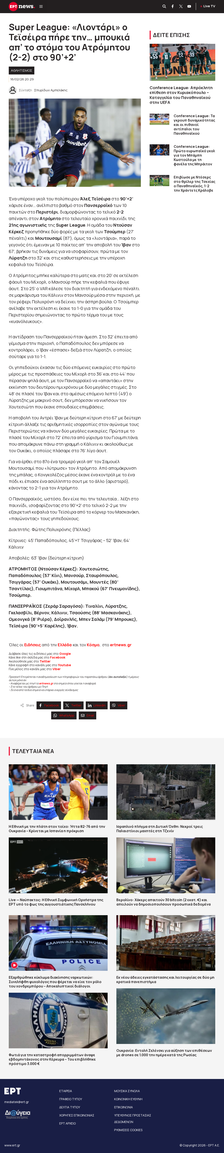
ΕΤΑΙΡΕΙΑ (65, 1091)
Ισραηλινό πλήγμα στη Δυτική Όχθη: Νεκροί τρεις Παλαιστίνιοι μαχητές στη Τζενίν (159, 828)
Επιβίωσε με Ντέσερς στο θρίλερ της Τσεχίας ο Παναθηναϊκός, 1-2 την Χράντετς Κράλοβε (194, 184)
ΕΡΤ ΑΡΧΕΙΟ (67, 1123)
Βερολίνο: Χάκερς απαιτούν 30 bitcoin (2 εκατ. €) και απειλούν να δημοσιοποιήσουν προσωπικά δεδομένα (163, 902)
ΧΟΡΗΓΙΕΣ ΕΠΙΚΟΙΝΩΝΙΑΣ (76, 1115)
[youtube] (189, 6)
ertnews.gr (46, 683)
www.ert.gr (12, 1145)
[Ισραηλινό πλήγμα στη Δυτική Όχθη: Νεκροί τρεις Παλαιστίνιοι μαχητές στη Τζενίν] (165, 792)
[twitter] (181, 6)
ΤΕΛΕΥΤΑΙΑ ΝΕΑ (33, 751)
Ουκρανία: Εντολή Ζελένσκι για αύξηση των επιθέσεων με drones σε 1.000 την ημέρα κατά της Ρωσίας (164, 1052)
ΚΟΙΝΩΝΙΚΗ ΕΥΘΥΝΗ (128, 1099)
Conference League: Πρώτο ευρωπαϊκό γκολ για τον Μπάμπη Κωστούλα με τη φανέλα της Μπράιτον (194, 155)
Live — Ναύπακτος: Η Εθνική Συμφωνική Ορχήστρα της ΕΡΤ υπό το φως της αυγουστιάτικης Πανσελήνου (56, 902)
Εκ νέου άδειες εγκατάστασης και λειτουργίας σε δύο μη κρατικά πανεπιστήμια (165, 979)
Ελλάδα (65, 644)
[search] (164, 6)
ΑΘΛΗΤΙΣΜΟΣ (21, 70)
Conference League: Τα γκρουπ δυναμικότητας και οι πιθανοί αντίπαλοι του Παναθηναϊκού (194, 124)
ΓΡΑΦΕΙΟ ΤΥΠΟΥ (70, 1099)
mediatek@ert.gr (16, 1102)
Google (65, 654)
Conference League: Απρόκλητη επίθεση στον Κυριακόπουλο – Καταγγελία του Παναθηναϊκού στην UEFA (181, 95)
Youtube (64, 665)
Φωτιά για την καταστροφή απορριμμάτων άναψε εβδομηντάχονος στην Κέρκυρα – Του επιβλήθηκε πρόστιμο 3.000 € (52, 1059)
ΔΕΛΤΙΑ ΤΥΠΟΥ (69, 1107)
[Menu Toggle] (41, 6)
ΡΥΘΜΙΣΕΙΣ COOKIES (128, 1130)
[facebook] (173, 6)
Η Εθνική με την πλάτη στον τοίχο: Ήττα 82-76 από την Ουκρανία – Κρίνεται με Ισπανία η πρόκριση (57, 828)
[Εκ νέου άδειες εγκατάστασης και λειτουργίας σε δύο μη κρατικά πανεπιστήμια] (165, 943)
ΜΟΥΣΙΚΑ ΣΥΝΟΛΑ (127, 1091)
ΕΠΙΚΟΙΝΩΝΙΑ (123, 1107)
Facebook (57, 657)
